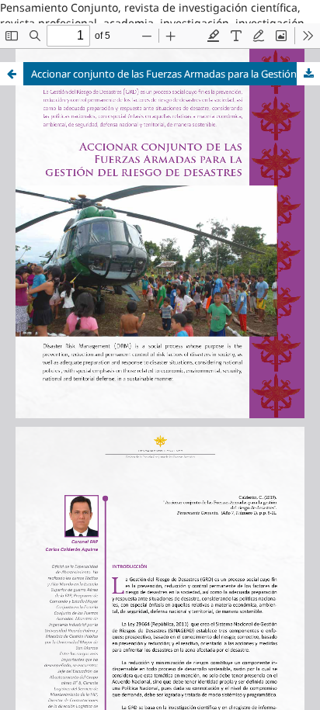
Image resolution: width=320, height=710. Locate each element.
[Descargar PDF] (308, 73)
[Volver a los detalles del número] (11, 73)
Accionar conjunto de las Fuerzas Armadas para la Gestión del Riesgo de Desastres (175, 74)
